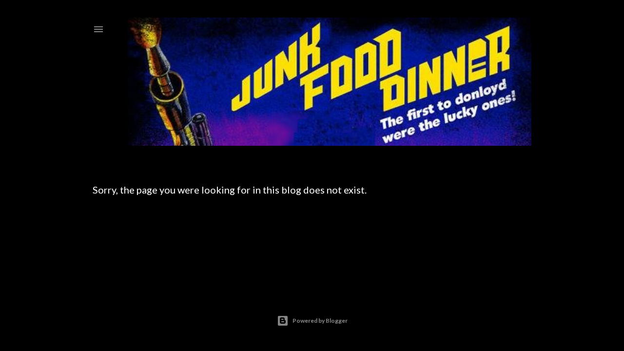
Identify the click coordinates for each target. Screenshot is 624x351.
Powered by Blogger (320, 320)
